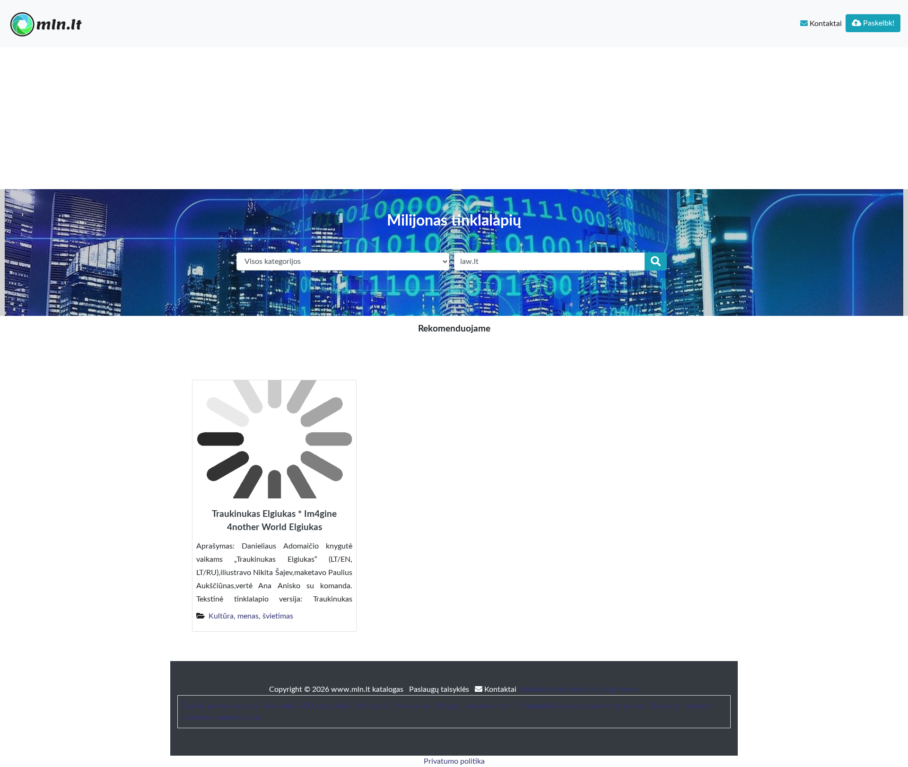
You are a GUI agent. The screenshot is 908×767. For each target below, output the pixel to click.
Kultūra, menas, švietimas (251, 616)
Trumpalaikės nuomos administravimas (582, 706)
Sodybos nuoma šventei (222, 717)
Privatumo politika (454, 761)
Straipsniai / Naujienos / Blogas (407, 706)
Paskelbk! (877, 23)
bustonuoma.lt (489, 706)
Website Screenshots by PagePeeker (578, 689)
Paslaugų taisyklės (440, 689)
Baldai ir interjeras (682, 706)
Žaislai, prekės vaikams (220, 706)
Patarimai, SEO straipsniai (306, 706)
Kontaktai (825, 23)
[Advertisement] (454, 118)
